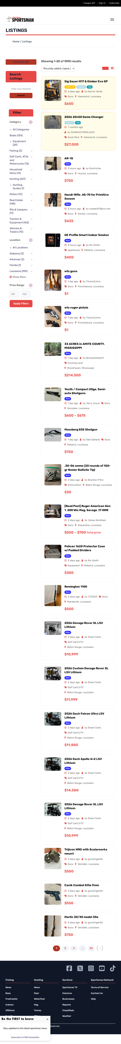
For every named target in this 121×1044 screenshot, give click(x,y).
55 (91, 948)
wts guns (70, 271)
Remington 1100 (75, 587)
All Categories (21, 129)
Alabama (17, 253)
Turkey (37, 1010)
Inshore (10, 1005)
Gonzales (72, 408)
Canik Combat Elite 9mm (81, 885)
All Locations (20, 247)
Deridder (82, 864)
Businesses (68, 999)
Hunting (18, 179)
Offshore (10, 1010)
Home (16, 41)
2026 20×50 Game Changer (84, 117)
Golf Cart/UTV (76, 642)
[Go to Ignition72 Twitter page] (80, 968)
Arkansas (17, 259)
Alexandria (83, 525)
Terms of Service (100, 987)
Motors (16, 194)
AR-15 (68, 158)
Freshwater (12, 999)
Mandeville (73, 602)
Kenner (81, 214)
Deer (36, 993)
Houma (82, 174)
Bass (8, 993)
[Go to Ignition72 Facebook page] (69, 968)
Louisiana (95, 97)
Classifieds (68, 1010)
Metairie (88, 250)
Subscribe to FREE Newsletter (25, 1037)
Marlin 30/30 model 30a (81, 917)
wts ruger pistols (76, 307)
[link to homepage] (20, 19)
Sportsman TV (69, 987)
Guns (70, 97)
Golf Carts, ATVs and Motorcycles (19, 160)
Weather (66, 1016)
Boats (16, 135)
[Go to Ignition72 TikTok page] (112, 968)
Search (21, 95)
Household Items (16, 171)
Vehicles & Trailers (16, 230)
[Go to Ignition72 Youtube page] (102, 968)
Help (93, 999)
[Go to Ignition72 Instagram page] (91, 968)
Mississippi (88, 368)
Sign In (102, 3)
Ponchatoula (85, 287)
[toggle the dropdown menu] (112, 19)
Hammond (83, 97)
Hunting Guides (18, 187)
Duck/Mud (73, 137)
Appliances (74, 250)
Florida (15, 265)
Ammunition (74, 485)
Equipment (74, 566)
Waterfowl (39, 999)
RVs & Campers (18, 212)
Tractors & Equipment (19, 221)
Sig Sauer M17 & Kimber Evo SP (86, 81)
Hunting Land (75, 363)
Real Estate (16, 202)
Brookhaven (74, 368)
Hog (36, 1005)
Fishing (16, 151)
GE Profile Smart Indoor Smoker (86, 235)
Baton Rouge (93, 485)
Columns (67, 993)
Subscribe (114, 3)
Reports (66, 1005)
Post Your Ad (21, 62)
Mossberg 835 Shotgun (80, 429)
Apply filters (21, 303)
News (8, 987)
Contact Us (97, 993)
